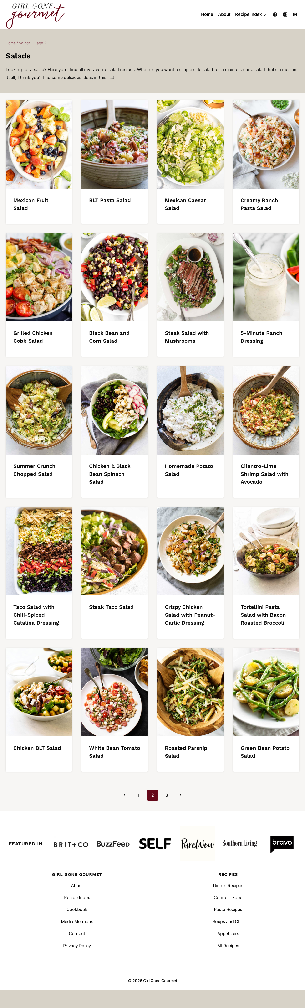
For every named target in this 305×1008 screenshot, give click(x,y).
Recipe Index (77, 897)
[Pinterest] (295, 14)
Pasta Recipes (228, 909)
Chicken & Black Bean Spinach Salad (110, 474)
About (224, 14)
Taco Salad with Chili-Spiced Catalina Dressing (36, 615)
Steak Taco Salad (111, 607)
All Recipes (228, 945)
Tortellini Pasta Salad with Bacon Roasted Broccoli (263, 615)
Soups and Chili (228, 921)
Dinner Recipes (228, 885)
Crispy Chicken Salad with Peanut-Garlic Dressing (190, 615)
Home (207, 14)
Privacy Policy (77, 945)
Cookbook (76, 909)
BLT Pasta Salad (110, 200)
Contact (77, 933)
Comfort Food (228, 897)
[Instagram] (285, 14)
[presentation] (39, 144)
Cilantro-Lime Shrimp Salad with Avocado (265, 474)
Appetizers (228, 933)
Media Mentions (77, 921)
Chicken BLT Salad (37, 748)
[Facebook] (275, 14)
